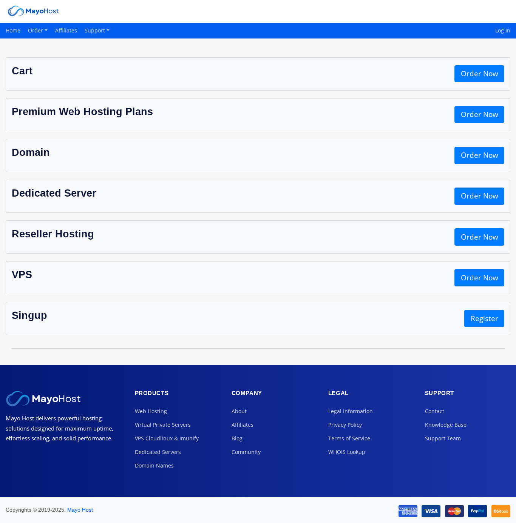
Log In (502, 30)
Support (96, 30)
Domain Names (154, 465)
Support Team (443, 438)
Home (13, 30)
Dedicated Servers (158, 451)
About (239, 411)
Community (246, 451)
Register (484, 318)
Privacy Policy (345, 424)
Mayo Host (80, 510)
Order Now (479, 73)
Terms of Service (349, 438)
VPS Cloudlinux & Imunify (167, 438)
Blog (237, 438)
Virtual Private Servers (163, 424)
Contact (434, 411)
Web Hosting (151, 411)
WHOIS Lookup (346, 451)
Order (36, 30)
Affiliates (66, 30)
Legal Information (350, 411)
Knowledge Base (446, 424)
